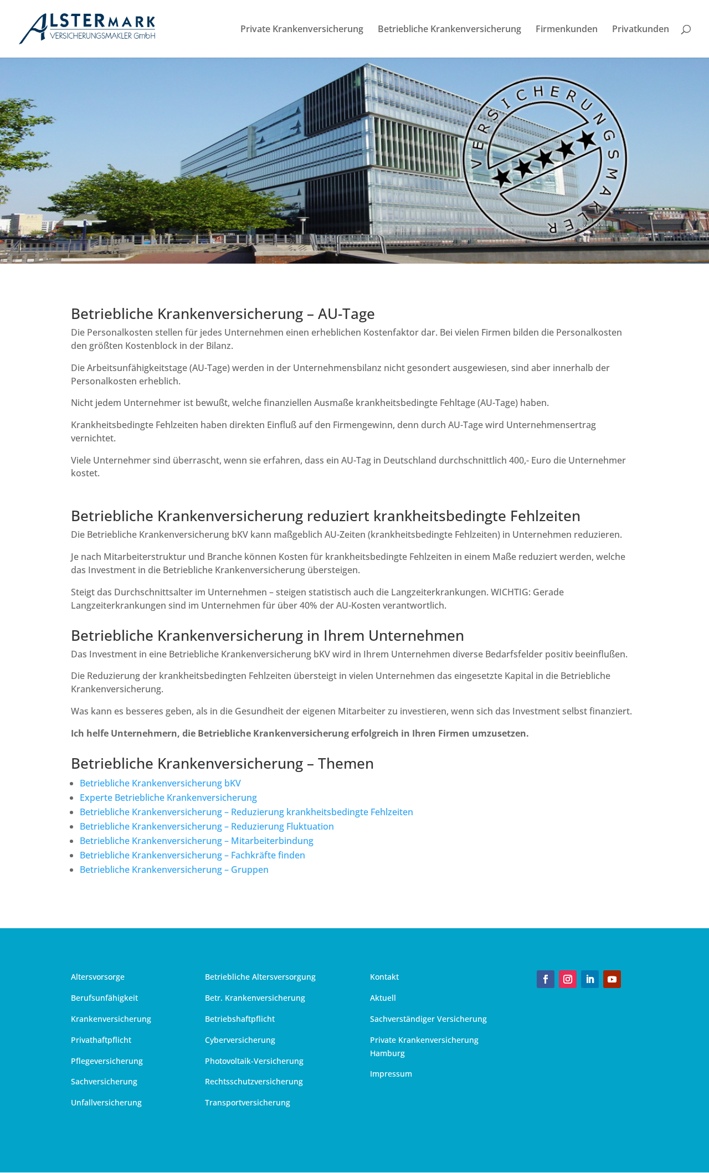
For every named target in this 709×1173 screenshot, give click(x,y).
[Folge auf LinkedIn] (590, 979)
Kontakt (384, 976)
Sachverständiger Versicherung (428, 1018)
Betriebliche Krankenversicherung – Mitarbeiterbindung (197, 841)
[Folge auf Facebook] (545, 979)
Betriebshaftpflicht (240, 1018)
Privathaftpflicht (101, 1040)
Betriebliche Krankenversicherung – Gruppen (174, 869)
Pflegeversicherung (107, 1061)
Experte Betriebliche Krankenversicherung (168, 797)
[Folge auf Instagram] (568, 979)
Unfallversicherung (106, 1102)
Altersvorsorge (98, 976)
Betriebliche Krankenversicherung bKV (160, 783)
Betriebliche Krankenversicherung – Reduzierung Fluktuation (207, 826)
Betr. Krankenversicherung (255, 997)
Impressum (391, 1073)
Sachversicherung (104, 1081)
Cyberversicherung (240, 1040)
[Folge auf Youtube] (612, 979)
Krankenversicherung (111, 1018)
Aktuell (383, 997)
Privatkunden (640, 30)
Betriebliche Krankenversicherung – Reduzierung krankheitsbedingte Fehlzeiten (246, 812)
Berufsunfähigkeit (104, 997)
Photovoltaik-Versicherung (254, 1061)
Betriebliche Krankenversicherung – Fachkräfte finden (192, 855)
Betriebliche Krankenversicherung (449, 30)
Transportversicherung (247, 1102)
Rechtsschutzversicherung (254, 1081)
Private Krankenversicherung (301, 30)
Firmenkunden (567, 30)
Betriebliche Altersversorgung (260, 976)
